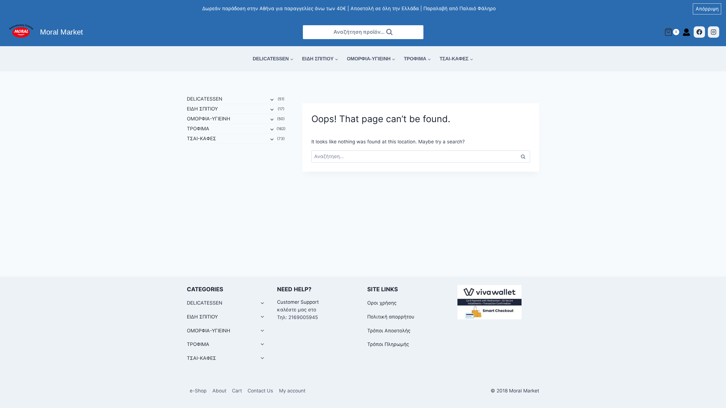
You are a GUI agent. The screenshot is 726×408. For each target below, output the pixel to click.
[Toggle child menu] (262, 303)
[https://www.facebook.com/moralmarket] (699, 32)
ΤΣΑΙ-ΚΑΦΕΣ (201, 138)
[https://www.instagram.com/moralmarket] (713, 32)
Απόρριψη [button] (707, 9)
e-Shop (198, 391)
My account (292, 391)
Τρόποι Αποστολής (388, 330)
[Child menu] (271, 99)
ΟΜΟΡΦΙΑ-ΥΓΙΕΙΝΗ (208, 119)
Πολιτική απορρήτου (390, 317)
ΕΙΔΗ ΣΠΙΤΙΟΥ (202, 109)
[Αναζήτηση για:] (420, 156)
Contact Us (260, 391)
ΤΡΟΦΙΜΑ (198, 128)
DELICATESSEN (204, 99)
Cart (237, 391)
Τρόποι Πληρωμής (388, 344)
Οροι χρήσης (381, 303)
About (219, 391)
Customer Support (298, 302)
